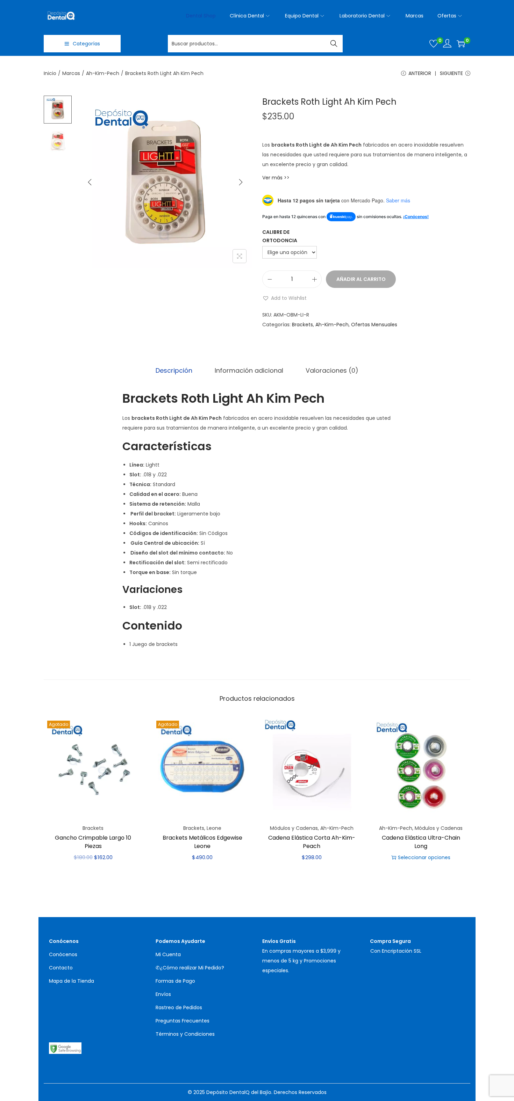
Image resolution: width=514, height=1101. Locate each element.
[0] (433, 43)
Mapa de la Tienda (71, 980)
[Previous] (90, 182)
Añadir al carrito (361, 279)
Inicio (50, 73)
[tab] (174, 370)
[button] (284, 298)
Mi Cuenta (168, 954)
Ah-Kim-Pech (102, 73)
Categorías (86, 43)
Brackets (302, 324)
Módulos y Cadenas (294, 828)
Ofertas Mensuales (374, 324)
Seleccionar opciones (424, 857)
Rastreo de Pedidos (179, 1007)
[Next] (240, 182)
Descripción (174, 370)
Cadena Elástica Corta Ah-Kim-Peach (311, 842)
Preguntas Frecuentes (182, 1020)
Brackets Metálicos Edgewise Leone (202, 842)
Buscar (334, 43)
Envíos (163, 994)
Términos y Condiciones (185, 1034)
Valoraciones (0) (332, 370)
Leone (214, 828)
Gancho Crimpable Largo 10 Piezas (93, 842)
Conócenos (63, 954)
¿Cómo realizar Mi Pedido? (192, 967)
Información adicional (249, 370)
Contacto (61, 967)
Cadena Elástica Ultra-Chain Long (421, 842)
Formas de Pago (175, 980)
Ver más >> (276, 177)
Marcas (71, 73)
